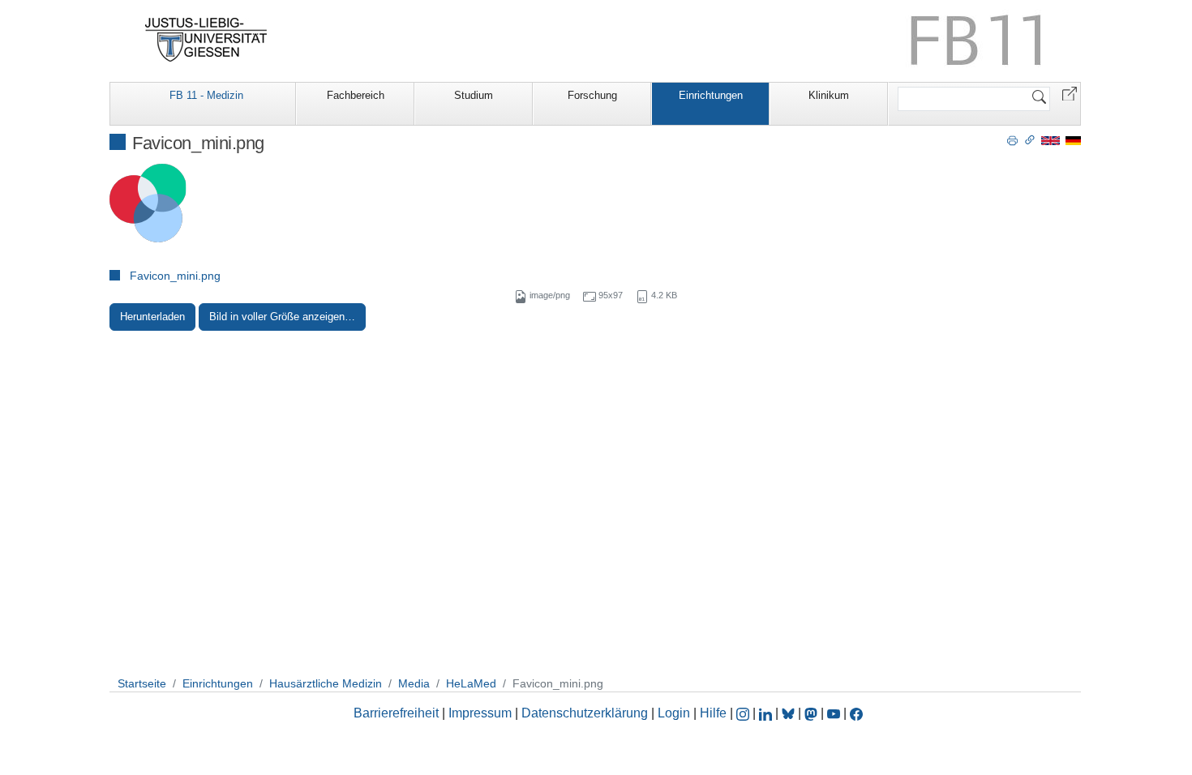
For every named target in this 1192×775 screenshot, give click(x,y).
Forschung (592, 95)
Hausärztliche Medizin (325, 683)
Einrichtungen (711, 95)
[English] (1050, 140)
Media (414, 683)
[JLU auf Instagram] (744, 713)
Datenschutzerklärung (584, 713)
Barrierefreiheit (396, 713)
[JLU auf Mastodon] (812, 713)
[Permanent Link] (1029, 139)
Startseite (142, 683)
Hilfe (713, 713)
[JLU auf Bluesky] (790, 713)
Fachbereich (355, 95)
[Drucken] (1012, 139)
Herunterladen (152, 316)
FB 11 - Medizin (206, 95)
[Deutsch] (1073, 140)
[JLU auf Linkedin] (767, 713)
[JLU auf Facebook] (856, 713)
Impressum (480, 713)
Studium (473, 95)
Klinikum (828, 95)
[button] (1069, 93)
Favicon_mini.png (175, 275)
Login (675, 713)
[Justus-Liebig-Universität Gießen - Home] (206, 39)
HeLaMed (471, 683)
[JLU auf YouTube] (833, 713)
